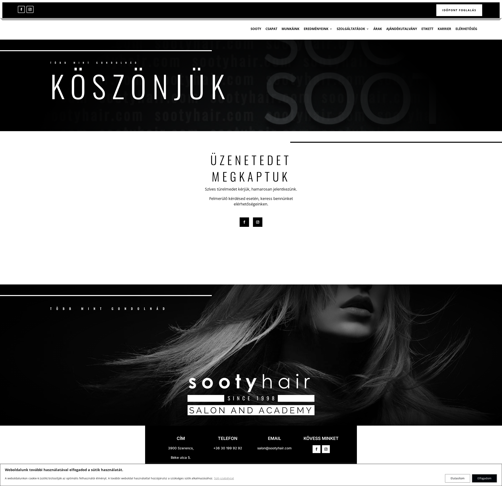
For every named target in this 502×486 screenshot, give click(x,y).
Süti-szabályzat (224, 478)
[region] (251, 475)
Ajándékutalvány (401, 29)
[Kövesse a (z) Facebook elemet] (21, 9)
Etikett (427, 29)
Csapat (271, 29)
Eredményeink (316, 29)
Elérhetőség (466, 29)
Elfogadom (484, 478)
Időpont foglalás (459, 10)
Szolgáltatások (351, 29)
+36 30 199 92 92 (227, 448)
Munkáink (290, 29)
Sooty (256, 29)
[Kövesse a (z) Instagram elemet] (30, 9)
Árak (377, 29)
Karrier (444, 29)
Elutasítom (458, 478)
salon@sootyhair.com (274, 448)
